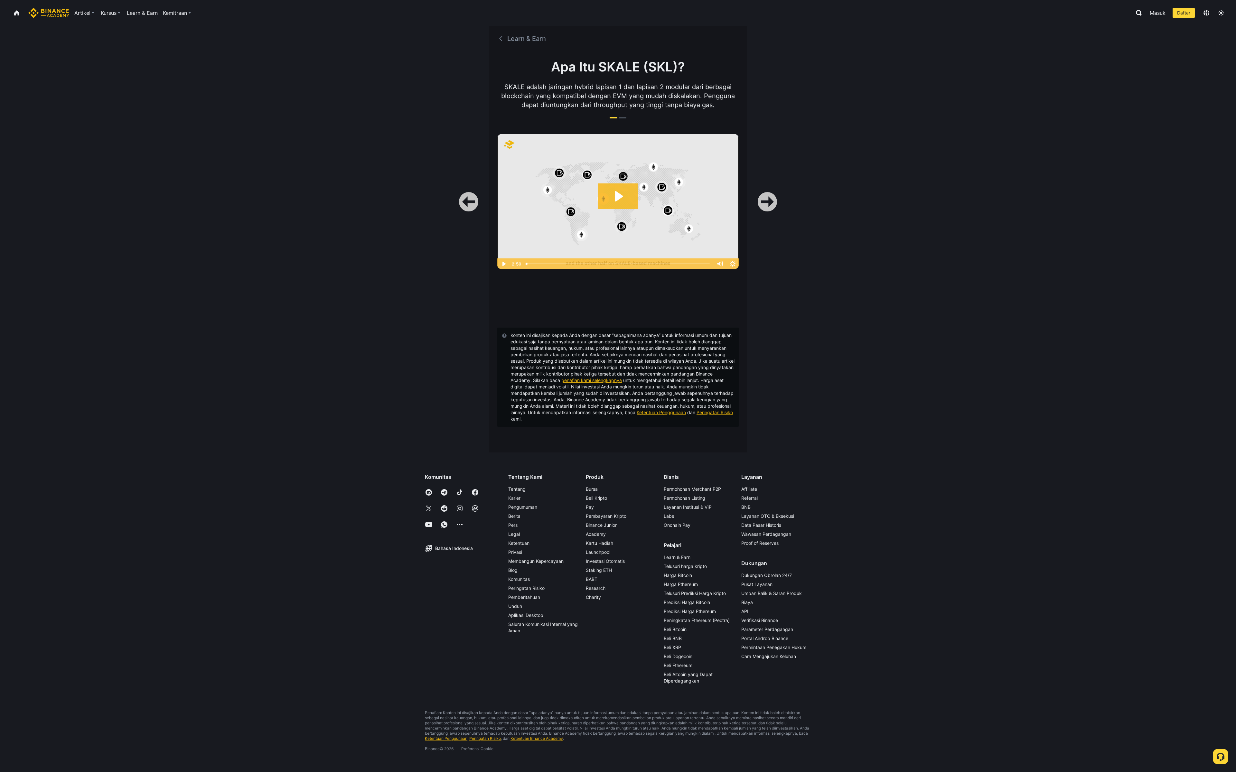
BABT (591, 579)
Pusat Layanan (756, 584)
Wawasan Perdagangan (766, 534)
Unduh (515, 606)
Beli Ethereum (678, 665)
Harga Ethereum (681, 584)
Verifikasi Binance (759, 620)
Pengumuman (522, 507)
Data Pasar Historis (761, 525)
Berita (514, 516)
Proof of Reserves (760, 543)
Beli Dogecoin (678, 656)
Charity (593, 597)
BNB (746, 507)
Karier (514, 498)
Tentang (517, 489)
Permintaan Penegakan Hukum (773, 647)
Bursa (592, 489)
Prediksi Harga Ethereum (690, 611)
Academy (596, 534)
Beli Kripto (596, 498)
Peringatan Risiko (715, 412)
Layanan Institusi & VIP (688, 507)
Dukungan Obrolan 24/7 (766, 575)
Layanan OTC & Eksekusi (767, 516)
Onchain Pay (677, 525)
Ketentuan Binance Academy (536, 738)
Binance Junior (601, 525)
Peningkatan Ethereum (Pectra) (697, 620)
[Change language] (1206, 13)
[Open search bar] (1137, 13)
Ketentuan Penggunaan (661, 412)
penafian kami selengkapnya (591, 380)
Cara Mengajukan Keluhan (768, 656)
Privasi (515, 552)
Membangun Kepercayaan (536, 561)
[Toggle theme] (1221, 12)
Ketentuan (518, 543)
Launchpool (598, 552)
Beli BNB (673, 638)
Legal (514, 534)
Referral (749, 498)
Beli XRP (672, 647)
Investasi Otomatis (605, 561)
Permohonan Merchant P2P (692, 489)
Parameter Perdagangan (767, 629)
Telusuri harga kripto (685, 566)
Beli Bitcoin (675, 629)
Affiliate (749, 489)
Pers (513, 525)
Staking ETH (599, 570)
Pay (590, 507)
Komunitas (519, 579)
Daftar (1183, 12)
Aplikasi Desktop (525, 615)
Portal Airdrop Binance (764, 638)
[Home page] (48, 13)
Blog (513, 570)
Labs (669, 516)
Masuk (1158, 13)
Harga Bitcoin (678, 575)
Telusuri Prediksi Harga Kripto (695, 593)
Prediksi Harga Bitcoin (687, 602)
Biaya (747, 602)
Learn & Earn (677, 557)
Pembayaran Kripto (606, 516)
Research (595, 588)
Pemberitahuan (524, 597)
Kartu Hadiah (599, 543)
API (744, 611)
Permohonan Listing (684, 498)
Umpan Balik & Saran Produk (771, 593)
